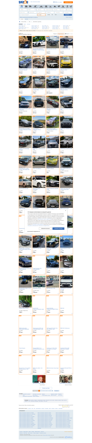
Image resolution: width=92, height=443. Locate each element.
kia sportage (46, 408)
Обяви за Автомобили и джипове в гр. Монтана (63, 421)
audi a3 (50, 408)
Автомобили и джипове (37, 21)
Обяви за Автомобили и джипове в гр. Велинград (45, 424)
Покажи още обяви (46, 388)
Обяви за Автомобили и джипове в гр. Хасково (45, 416)
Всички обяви (23, 21)
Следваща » (56, 390)
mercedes (29, 408)
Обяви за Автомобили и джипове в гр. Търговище (27, 425)
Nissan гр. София (45, 27)
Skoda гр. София (66, 25)
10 (52, 390)
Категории (28, 24)
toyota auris (53, 408)
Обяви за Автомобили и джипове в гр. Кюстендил (45, 419)
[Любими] (54, 2)
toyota (32, 408)
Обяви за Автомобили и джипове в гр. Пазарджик (27, 416)
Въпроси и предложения (68, 431)
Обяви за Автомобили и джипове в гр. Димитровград (27, 424)
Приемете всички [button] (58, 228)
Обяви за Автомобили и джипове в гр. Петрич (62, 424)
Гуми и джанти (35, 395)
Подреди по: (55, 33)
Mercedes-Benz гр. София (23, 27)
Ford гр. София (35, 28)
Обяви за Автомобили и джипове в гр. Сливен (63, 415)
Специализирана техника (46, 395)
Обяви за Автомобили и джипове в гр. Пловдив (27, 412)
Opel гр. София (45, 28)
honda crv (56, 408)
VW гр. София (66, 27)
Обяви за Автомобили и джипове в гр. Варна (44, 412)
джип (34, 408)
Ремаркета (26, 401)
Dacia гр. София (22, 26)
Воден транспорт (53, 395)
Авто (30, 21)
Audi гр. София (22, 25)
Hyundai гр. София (35, 27)
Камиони (35, 400)
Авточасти (42, 431)
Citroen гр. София (35, 25)
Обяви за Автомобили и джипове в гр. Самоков (45, 425)
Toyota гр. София (35, 26)
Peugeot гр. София (56, 25)
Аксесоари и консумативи (34, 401)
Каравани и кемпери (58, 400)
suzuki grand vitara (38, 408)
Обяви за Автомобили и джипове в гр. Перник (62, 416)
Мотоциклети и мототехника (27, 396)
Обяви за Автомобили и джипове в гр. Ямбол (26, 421)
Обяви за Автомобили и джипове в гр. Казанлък (45, 420)
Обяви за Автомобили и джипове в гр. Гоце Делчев (63, 420)
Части (24, 395)
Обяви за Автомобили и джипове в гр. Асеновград (27, 420)
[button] (34, 231)
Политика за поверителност (44, 225)
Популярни (20, 24)
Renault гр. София (56, 28)
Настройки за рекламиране (38, 224)
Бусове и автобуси (36, 396)
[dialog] (46, 221)
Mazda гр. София (45, 26)
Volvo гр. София (66, 28)
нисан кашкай (60, 408)
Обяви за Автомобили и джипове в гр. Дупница (45, 415)
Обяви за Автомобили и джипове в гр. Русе (26, 415)
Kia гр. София (45, 25)
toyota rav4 (42, 408)
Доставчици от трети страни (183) (44, 219)
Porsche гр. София (55, 26)
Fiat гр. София (66, 26)
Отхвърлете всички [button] (45, 228)
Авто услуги (60, 395)
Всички (25, 24)
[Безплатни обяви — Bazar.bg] (23, 2)
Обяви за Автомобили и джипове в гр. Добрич (62, 419)
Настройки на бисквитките (33, 225)
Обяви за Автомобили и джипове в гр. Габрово (27, 419)
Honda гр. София (55, 27)
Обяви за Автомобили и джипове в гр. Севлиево (63, 425)
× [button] (65, 210)
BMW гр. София (22, 28)
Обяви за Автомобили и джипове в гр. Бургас (62, 412)
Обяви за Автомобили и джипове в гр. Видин (44, 421)
